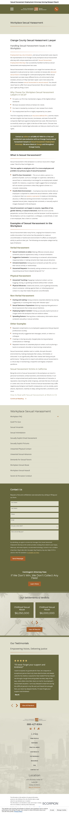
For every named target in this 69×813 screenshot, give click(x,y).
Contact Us (34, 769)
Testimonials (34, 756)
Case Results (34, 752)
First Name (14, 502)
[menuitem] (33, 416)
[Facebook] (34, 729)
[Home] (34, 9)
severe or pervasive (33, 196)
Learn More (34, 584)
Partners (34, 743)
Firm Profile (34, 738)
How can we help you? (17, 531)
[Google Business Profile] (31, 729)
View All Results (34, 629)
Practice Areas (35, 747)
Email (12, 520)
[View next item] (37, 622)
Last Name (14, 508)
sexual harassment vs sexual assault (36, 82)
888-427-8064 (34, 724)
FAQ (34, 765)
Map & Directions (34, 787)
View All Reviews (28, 705)
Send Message (18, 558)
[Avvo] (38, 729)
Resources (34, 761)
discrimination (27, 55)
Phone (13, 514)
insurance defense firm (40, 116)
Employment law (16, 55)
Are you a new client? (17, 526)
